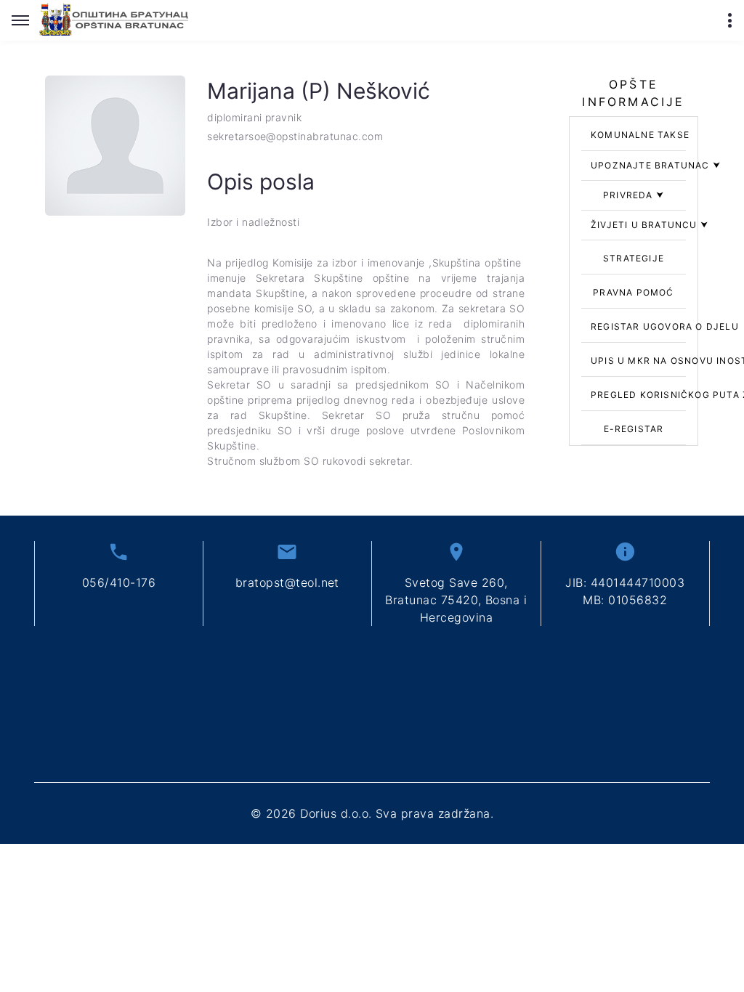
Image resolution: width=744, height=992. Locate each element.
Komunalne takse (640, 134)
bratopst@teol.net (287, 582)
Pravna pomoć (633, 292)
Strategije (633, 258)
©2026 (372, 813)
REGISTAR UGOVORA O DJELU (665, 326)
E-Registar (634, 428)
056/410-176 (118, 582)
